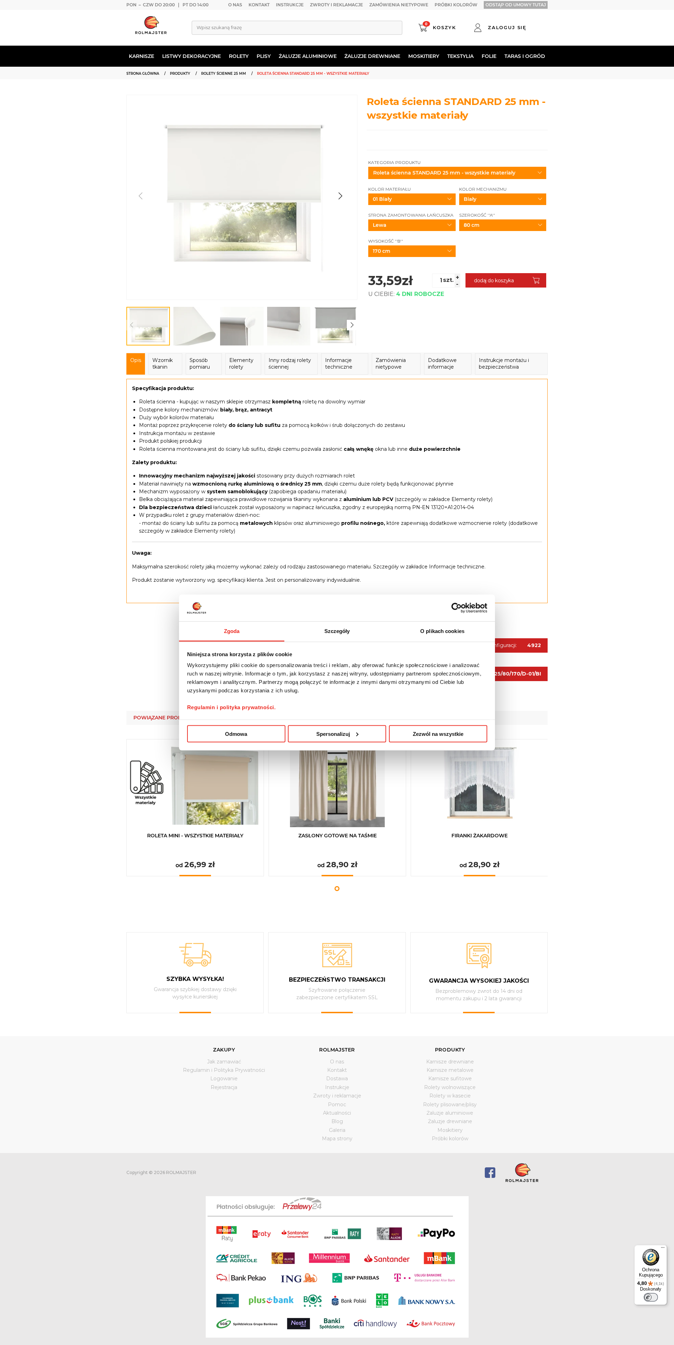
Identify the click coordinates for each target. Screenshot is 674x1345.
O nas (235, 4)
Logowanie (224, 1078)
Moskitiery (423, 56)
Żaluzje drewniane (372, 56)
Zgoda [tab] (232, 631)
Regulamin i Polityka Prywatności (224, 1070)
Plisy (264, 56)
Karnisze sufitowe (450, 1078)
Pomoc (337, 1104)
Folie (489, 56)
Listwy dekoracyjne (191, 56)
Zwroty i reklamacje (336, 4)
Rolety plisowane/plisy (450, 1104)
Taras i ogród (524, 56)
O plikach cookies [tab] (442, 631)
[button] (340, 196)
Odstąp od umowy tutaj (515, 4)
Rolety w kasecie (450, 1096)
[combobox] (297, 28)
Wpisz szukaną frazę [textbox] (219, 27)
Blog (337, 1121)
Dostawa (337, 1078)
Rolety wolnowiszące (450, 1087)
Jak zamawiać (224, 1062)
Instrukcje (290, 4)
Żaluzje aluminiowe (308, 56)
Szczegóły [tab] (337, 631)
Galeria (337, 1130)
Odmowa (236, 734)
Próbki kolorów (456, 4)
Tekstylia (460, 56)
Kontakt (259, 4)
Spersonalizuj (333, 734)
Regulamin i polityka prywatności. (231, 707)
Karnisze (141, 56)
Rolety (239, 56)
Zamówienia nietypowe (398, 4)
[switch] (651, 1297)
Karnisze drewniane (450, 1062)
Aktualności (337, 1113)
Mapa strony (337, 1138)
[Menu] (663, 1249)
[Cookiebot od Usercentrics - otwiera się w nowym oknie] (456, 607)
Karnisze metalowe (450, 1070)
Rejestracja (224, 1087)
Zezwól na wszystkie (438, 734)
